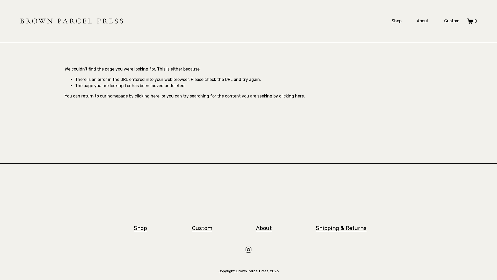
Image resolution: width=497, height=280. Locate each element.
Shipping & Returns (341, 228)
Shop (396, 20)
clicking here (147, 96)
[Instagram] (248, 250)
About (423, 20)
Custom (451, 20)
